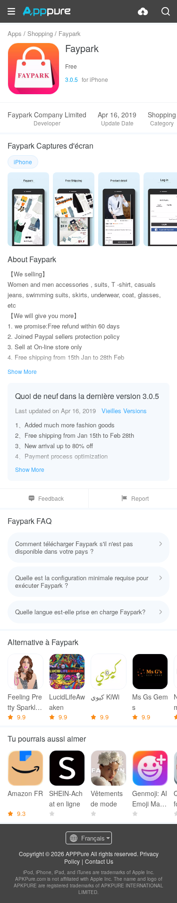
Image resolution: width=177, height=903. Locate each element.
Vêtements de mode (107, 798)
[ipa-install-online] (143, 11)
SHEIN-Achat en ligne (66, 798)
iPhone (23, 162)
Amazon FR (25, 793)
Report (140, 498)
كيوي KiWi (105, 696)
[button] (11, 11)
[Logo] (46, 11)
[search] (165, 11)
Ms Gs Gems (150, 702)
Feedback (51, 498)
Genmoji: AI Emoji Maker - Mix (149, 798)
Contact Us (99, 861)
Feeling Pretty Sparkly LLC (25, 702)
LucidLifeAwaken (67, 702)
